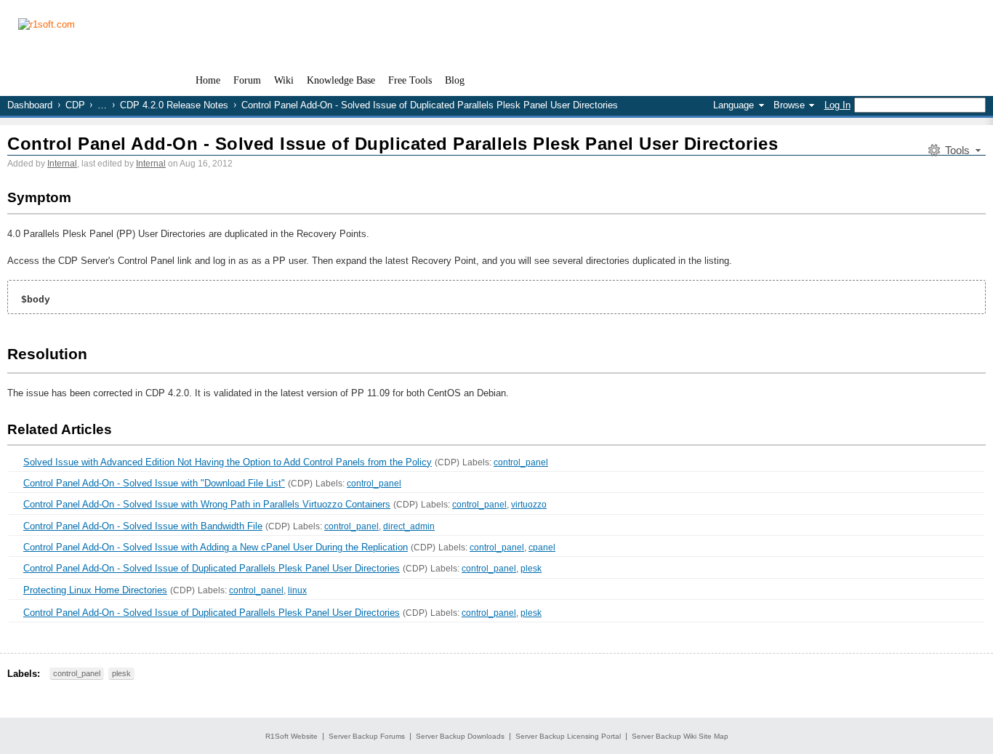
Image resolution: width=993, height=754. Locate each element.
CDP (75, 105)
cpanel (541, 547)
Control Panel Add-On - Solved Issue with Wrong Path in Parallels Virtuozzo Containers (206, 504)
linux (297, 590)
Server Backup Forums (367, 736)
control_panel (521, 462)
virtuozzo (529, 505)
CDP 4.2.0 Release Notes (174, 105)
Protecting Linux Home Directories (95, 590)
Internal (62, 164)
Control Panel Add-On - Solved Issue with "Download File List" (154, 483)
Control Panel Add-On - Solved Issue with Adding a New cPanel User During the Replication (215, 547)
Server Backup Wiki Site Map (680, 736)
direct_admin (409, 526)
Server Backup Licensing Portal (568, 736)
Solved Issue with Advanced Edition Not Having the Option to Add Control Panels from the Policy (227, 462)
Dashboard (29, 105)
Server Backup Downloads (460, 736)
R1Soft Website (291, 736)
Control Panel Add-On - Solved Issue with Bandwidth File (142, 526)
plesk (531, 569)
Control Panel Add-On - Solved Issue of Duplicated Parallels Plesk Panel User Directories (392, 143)
